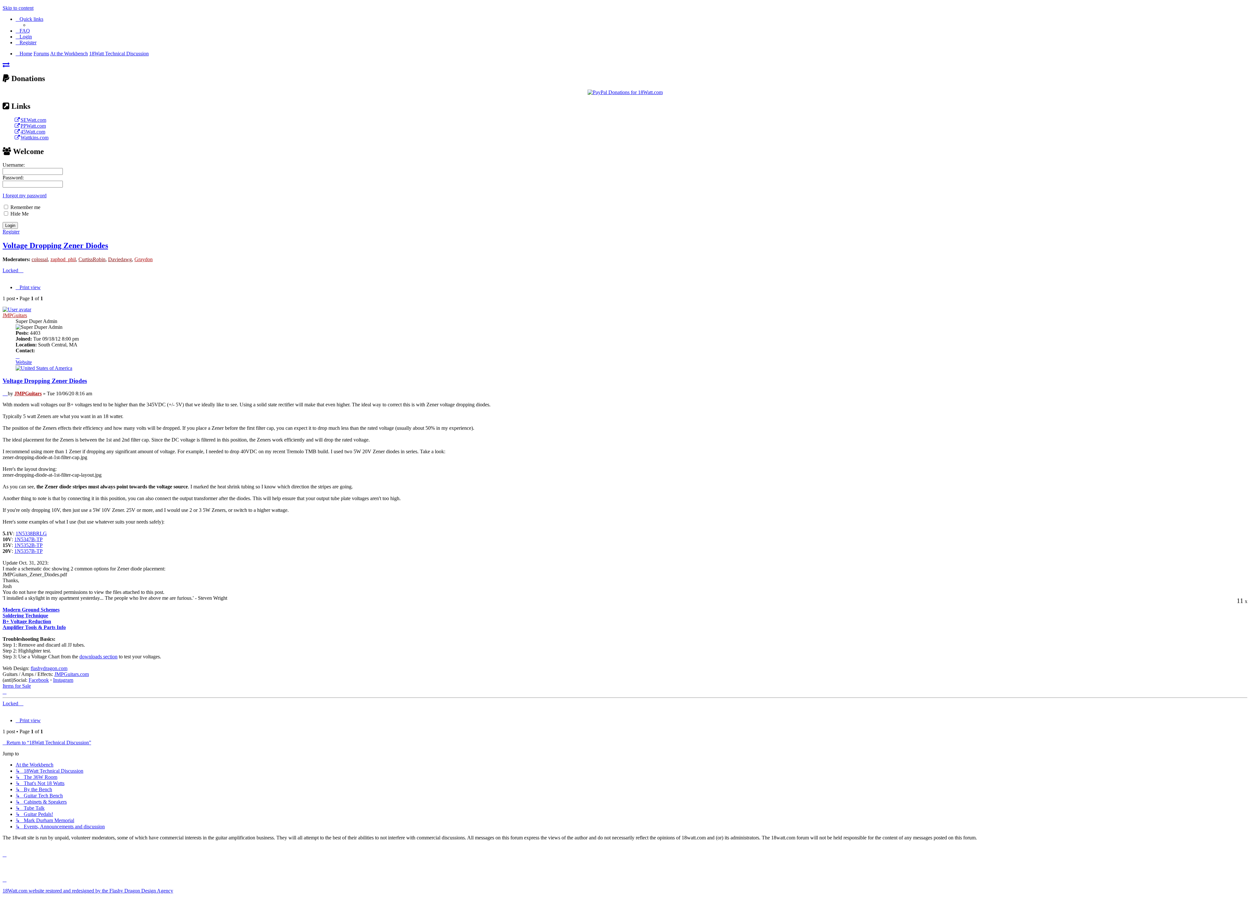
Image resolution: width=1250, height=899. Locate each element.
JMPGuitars (15, 315)
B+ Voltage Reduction (27, 621)
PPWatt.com (33, 126)
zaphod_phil (63, 259)
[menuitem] (23, 31)
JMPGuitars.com (71, 674)
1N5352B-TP (28, 545)
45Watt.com (33, 131)
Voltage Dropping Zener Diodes (55, 245)
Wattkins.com (35, 137)
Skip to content (18, 8)
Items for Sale (17, 686)
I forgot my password (25, 195)
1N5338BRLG (31, 533)
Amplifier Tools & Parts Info (34, 627)
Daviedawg (120, 259)
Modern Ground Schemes (31, 609)
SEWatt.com (33, 120)
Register (11, 231)
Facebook (39, 680)
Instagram (63, 680)
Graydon (143, 259)
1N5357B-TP (28, 551)
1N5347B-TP (28, 539)
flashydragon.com (49, 668)
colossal (40, 259)
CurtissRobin (91, 259)
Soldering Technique (25, 615)
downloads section (98, 656)
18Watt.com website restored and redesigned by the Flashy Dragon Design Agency (88, 890)
